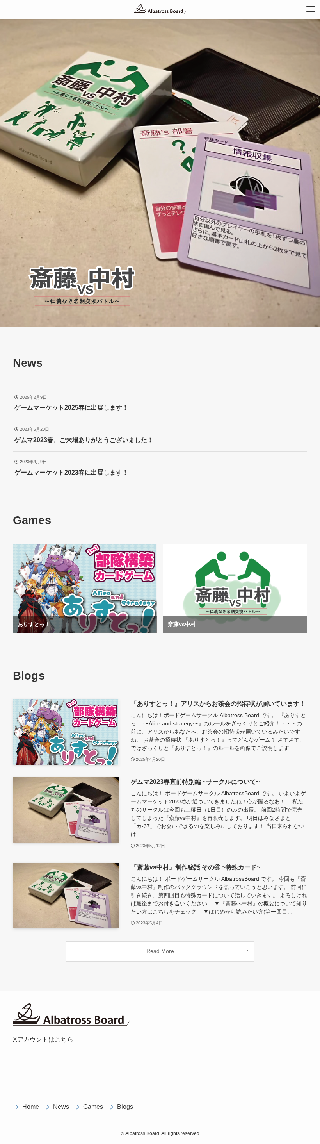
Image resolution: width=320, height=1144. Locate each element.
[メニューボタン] (310, 9)
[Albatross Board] (160, 9)
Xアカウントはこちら (43, 1039)
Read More (160, 951)
